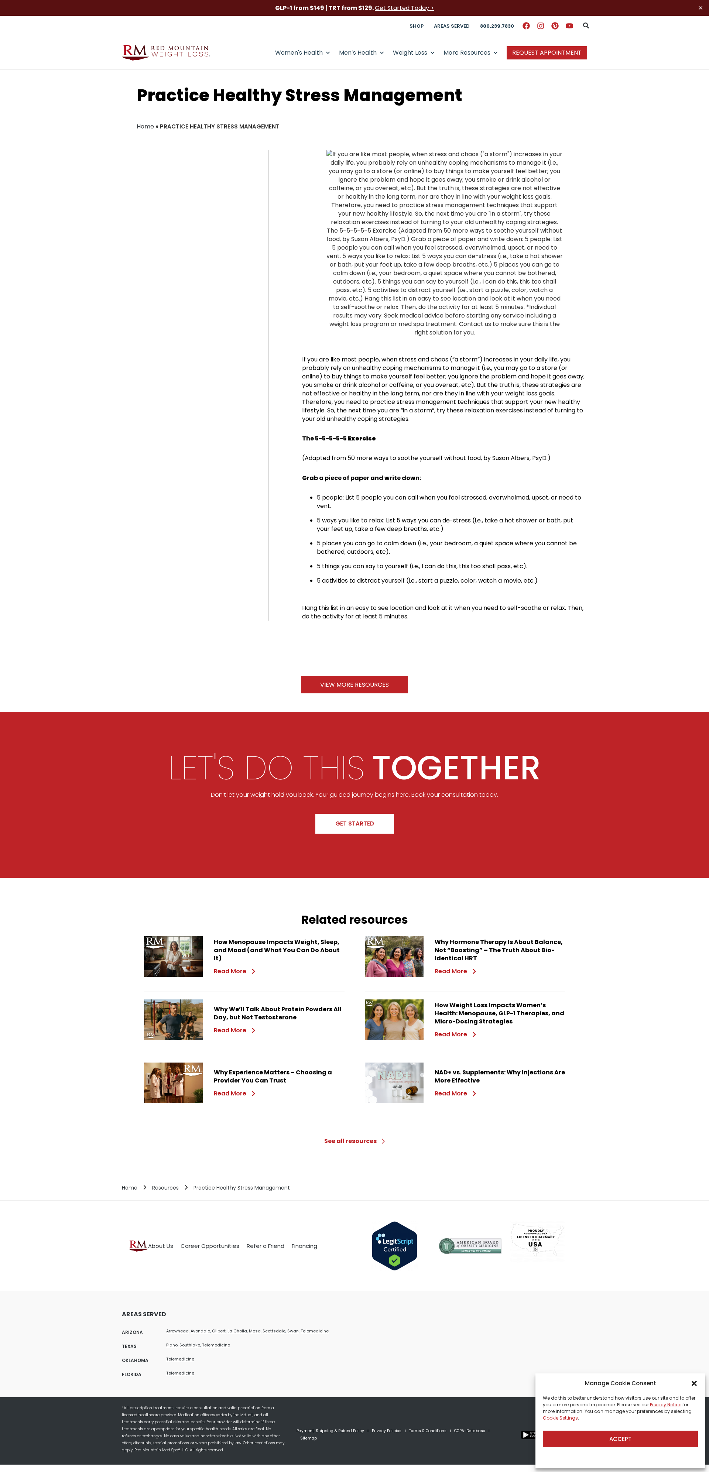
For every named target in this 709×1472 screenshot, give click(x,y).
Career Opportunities (210, 1246)
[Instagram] (540, 26)
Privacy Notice (665, 1404)
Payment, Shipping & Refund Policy (330, 1431)
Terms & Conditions (427, 1431)
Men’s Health (358, 52)
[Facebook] (526, 26)
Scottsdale (274, 1331)
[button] (694, 1383)
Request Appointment (547, 52)
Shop (417, 26)
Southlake (189, 1345)
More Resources (466, 52)
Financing (304, 1246)
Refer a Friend (265, 1246)
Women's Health (299, 52)
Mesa (255, 1331)
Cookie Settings (560, 1418)
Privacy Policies (386, 1431)
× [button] (700, 8)
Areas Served (452, 26)
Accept (620, 1439)
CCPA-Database (469, 1431)
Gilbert (219, 1331)
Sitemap (308, 1438)
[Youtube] (569, 26)
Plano (172, 1345)
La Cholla (237, 1331)
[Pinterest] (555, 26)
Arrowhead (177, 1331)
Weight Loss (410, 52)
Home (145, 126)
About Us (160, 1246)
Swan (293, 1331)
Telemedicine (315, 1331)
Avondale (200, 1331)
